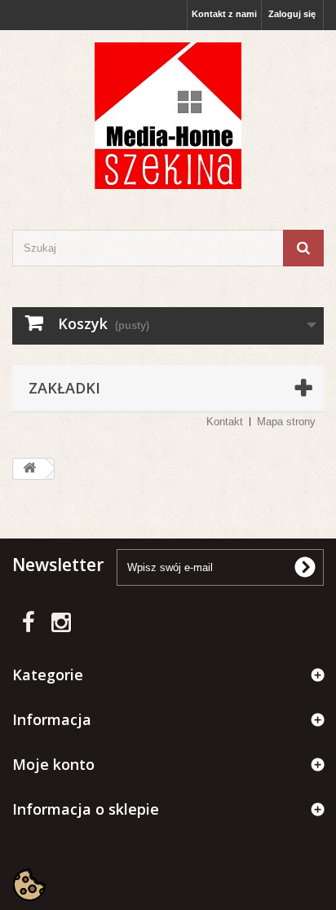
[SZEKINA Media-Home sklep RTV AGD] (168, 115)
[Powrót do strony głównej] (29, 469)
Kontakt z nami (224, 14)
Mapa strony (286, 421)
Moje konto (53, 764)
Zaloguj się (292, 14)
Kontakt (224, 421)
